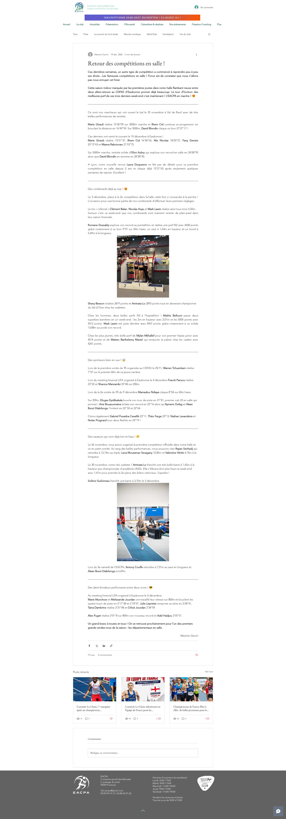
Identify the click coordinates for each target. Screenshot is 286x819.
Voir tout (209, 671)
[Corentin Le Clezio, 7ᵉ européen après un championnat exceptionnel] (94, 689)
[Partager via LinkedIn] (103, 645)
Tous (75, 34)
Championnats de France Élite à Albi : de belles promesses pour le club (190, 708)
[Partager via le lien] (111, 645)
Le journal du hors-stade (106, 34)
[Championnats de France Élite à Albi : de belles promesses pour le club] (191, 689)
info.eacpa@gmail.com (112, 790)
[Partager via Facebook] (89, 645)
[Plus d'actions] (196, 54)
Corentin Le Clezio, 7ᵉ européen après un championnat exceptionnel (93, 708)
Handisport (168, 34)
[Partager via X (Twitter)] (96, 645)
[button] (209, 34)
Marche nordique (132, 34)
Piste (85, 34)
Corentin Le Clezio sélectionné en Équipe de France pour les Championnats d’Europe (142, 708)
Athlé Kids (152, 34)
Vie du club (185, 34)
